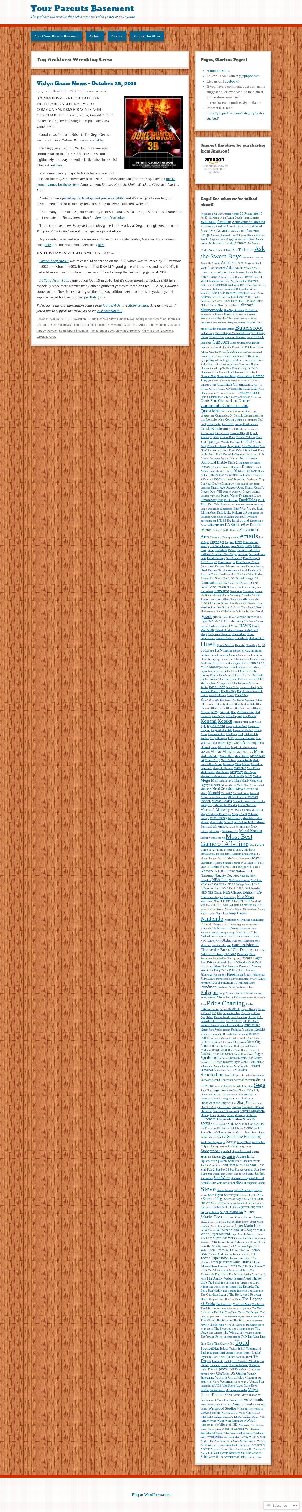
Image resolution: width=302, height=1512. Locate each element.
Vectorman (227, 1381)
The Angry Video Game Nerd (228, 1278)
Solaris (225, 1128)
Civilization (234, 388)
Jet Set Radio (256, 675)
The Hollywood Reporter (245, 1294)
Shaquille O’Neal (253, 1107)
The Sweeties (222, 1328)
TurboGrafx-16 (236, 1357)
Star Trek (259, 1173)
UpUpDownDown (238, 1369)
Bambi (249, 272)
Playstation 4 (223, 979)
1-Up (215, 213)
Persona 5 (244, 966)
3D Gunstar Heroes (228, 213)
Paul (251, 962)
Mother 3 (249, 849)
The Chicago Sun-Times (234, 1282)
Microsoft (208, 810)
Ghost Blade (229, 599)
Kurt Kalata (255, 722)
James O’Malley (252, 667)
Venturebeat (207, 1385)
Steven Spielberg (243, 1190)
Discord (117, 36)
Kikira (259, 700)
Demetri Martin (229, 458)
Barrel (249, 276)
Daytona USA (254, 454)
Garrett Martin (221, 595)
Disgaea (206, 466)
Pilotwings (207, 974)
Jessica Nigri (241, 675)
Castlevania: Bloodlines (229, 356)
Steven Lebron (225, 1190)
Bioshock (206, 301)
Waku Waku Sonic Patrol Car (216, 1404)
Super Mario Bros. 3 (240, 1217)
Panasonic (242, 954)
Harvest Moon (229, 626)
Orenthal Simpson (221, 945)
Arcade (228, 243)
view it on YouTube (109, 217)
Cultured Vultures (245, 437)
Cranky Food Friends (246, 424)
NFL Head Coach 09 (250, 901)
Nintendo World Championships (218, 932)
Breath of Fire (225, 318)
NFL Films (232, 901)
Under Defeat (208, 1369)
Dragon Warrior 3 (210, 495)
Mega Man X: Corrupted (250, 785)
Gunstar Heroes (245, 617)
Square (228, 1156)
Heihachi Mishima (225, 630)
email (236, 537)
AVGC (247, 268)
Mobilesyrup (243, 826)
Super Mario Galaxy (222, 1226)
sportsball (226, 1151)
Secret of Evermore (244, 1079)
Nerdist (256, 888)
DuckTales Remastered (220, 508)
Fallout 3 (78, 325)
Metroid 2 (226, 793)
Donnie (207, 479)
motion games (223, 854)
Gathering (235, 595)
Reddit (259, 1029)
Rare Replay (215, 1029)
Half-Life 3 (214, 621)
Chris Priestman (234, 372)
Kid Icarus (225, 700)
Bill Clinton (254, 297)
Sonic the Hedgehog (244, 1136)
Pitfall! (248, 974)
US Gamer (238, 1373)
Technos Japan (245, 1246)
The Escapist (245, 1286)
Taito (213, 1242)
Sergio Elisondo (231, 1098)
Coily (225, 397)
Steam (241, 1182)
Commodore (207, 415)
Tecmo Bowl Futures (220, 1254)
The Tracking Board (243, 1328)
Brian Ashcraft (241, 318)
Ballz (242, 272)
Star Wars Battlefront (223, 1183)
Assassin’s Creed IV (253, 257)
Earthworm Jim (215, 524)
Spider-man (234, 1146)
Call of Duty (207, 333)
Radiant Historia (210, 1025)
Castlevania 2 (254, 352)
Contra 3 (239, 419)
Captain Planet (231, 347)
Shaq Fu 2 (256, 1103)
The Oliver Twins (235, 1312)
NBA (236, 875)
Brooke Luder (208, 328)
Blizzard (246, 305)
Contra (229, 419)
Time (262, 1336)
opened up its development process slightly (92, 198)
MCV (248, 776)
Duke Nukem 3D (60, 325)
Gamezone (248, 591)
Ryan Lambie (256, 1062)
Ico (259, 645)
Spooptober (210, 1150)
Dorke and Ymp (255, 479)
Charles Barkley (229, 364)
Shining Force (208, 1115)
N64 (257, 867)
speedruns (221, 1146)
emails (249, 536)
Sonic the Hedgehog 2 (213, 1142)
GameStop (236, 591)
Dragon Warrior (251, 491)
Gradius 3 (227, 607)
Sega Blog (206, 1090)
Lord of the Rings (221, 743)
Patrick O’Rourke (237, 962)
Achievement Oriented (248, 222)
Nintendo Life (208, 928)
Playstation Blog (240, 979)
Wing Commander (235, 1420)
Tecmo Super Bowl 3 (241, 1258)
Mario (259, 751)
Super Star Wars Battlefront (250, 1238)
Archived (240, 243)
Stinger (258, 1190)
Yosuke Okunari (220, 1449)
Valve (216, 1381)
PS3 (214, 1013)
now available (92, 140)
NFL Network (208, 905)
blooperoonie (212, 309)
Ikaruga (227, 651)
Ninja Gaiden (238, 913)
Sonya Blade (244, 1142)
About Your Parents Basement (56, 36)
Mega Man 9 (241, 780)
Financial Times (209, 574)
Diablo (222, 462)
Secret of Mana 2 (223, 1086)
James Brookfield (233, 667)
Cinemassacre (243, 384)
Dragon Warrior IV (231, 495)
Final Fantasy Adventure (223, 566)
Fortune (205, 578)
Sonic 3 (258, 1128)
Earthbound (240, 520)
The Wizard (231, 1332)
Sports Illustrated (78, 330)
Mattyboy (236, 772)
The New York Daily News (236, 1308)
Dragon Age (218, 487)
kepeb (230, 695)
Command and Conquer (234, 400)
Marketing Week (232, 764)
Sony (231, 1141)
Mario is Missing (210, 756)
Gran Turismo (247, 611)
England (229, 542)
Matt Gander (208, 772)
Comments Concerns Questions (238, 411)
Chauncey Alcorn (248, 364)
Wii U (241, 1412)
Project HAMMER (230, 1009)
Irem (232, 659)
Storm (204, 1195)
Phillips (233, 970)
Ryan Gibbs (241, 1062)
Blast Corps (224, 305)
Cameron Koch (255, 337)
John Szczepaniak (221, 683)
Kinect (229, 708)
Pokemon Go (229, 982)
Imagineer (256, 650)
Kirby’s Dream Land (242, 712)
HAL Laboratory (232, 621)
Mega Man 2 (226, 780)
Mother (228, 850)
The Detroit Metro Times (222, 1286)
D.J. (242, 442)
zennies (250, 1457)
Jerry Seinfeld (226, 675)
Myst (256, 858)
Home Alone (239, 634)
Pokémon (209, 987)
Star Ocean (214, 1173)
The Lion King (224, 1304)
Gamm (208, 595)
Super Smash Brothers (243, 1234)
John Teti (237, 683)
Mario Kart (227, 756)
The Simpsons (225, 1320)
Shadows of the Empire (215, 1103)
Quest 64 (241, 1017)
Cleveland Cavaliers (228, 393)
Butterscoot (249, 327)
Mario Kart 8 (242, 756)
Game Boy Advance (239, 583)
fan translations (257, 554)
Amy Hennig (248, 235)
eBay (245, 524)
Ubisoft (205, 1365)
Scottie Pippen (232, 1075)
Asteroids (206, 263)
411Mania (213, 217)
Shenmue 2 (219, 1111)
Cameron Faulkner (235, 337)
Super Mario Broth (237, 1221)
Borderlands (231, 314)
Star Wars (222, 1178)
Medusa (257, 776)
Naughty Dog (223, 875)
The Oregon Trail (255, 1312)
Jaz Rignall (233, 671)
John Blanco (224, 679)
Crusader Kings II (239, 433)
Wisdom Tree (208, 1424)
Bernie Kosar (257, 293)
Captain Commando (211, 347)
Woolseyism (214, 1429)
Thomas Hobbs (231, 1336)
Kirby (215, 712)
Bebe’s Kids (218, 292)
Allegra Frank (242, 226)
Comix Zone (209, 400)
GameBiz (222, 583)
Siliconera (208, 1119)
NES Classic (215, 892)
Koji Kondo (249, 716)
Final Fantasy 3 (234, 558)
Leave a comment (95, 91)
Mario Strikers (228, 760)
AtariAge (249, 263)
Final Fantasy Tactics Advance (220, 570)
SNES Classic (219, 1124)
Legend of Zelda (221, 730)
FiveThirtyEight (227, 574)
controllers (251, 419)
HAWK (245, 625)
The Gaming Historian (235, 1290)
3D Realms (246, 213)
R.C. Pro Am (217, 1021)
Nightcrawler (208, 913)
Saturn (230, 1070)
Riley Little (220, 1042)
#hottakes (206, 213)
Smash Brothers (232, 1119)
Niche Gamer (215, 909)
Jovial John (217, 687)
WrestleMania (215, 1436)
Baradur (239, 277)
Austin (239, 267)
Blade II (242, 301)
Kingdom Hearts (243, 708)
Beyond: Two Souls (222, 297)
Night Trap (222, 913)
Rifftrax (209, 1042)
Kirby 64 (225, 712)
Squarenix (221, 1161)
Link (240, 734)
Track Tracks (219, 1357)
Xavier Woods (256, 1441)
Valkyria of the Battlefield (157, 330)
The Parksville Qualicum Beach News (243, 1316)
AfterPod (220, 226)
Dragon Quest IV (254, 487)
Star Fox (257, 1165)
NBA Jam (220, 880)
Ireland (224, 659)
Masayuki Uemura (223, 768)
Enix (238, 542)
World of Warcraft (233, 1428)
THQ (244, 1336)
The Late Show (233, 1299)
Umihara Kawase (238, 1365)
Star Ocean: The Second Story (237, 1173)
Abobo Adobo (208, 222)
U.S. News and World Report (248, 1361)
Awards (217, 272)
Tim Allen (253, 1336)
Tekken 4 (206, 1266)
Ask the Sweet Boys (233, 252)
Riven (242, 1042)
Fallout (242, 550)
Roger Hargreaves (243, 1054)
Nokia (246, 932)
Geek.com (216, 599)
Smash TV (249, 1119)
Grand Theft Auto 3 (54, 261)
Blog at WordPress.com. (151, 1495)
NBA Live (256, 880)
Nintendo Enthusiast (252, 919)
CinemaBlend (224, 385)
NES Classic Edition (238, 892)
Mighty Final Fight (220, 814)
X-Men (261, 1436)
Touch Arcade (243, 1352)
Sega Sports (223, 1094)
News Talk (219, 901)
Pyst (203, 1017)
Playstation (208, 978)
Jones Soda (249, 683)
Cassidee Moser (217, 352)
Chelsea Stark (208, 368)
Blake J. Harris (208, 305)
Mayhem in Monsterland (214, 776)
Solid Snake (236, 1128)
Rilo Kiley (233, 1042)
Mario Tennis (244, 760)
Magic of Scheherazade (244, 747)
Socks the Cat (244, 1124)
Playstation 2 (80, 319)
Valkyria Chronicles (128, 330)
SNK (231, 1124)
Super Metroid (220, 1234)
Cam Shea (206, 342)
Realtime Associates (242, 1029)
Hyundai (240, 645)
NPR (217, 941)
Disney (247, 466)
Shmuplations (236, 1115)
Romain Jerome (238, 1058)
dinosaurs (255, 462)
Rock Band (234, 1050)
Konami (209, 721)
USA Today (222, 1373)
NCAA (223, 884)
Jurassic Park (248, 687)
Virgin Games (232, 1394)
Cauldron (169, 319)
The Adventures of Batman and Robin (228, 1270)
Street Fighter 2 (232, 1195)
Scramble (246, 1075)
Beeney (231, 292)
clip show (245, 392)
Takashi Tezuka (226, 1242)
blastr (235, 305)
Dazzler (205, 458)
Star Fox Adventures (241, 1169)
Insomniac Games (227, 655)
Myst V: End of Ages (234, 867)
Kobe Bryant (234, 716)
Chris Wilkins (244, 376)
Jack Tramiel (251, 659)
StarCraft (228, 1165)
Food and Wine (245, 574)
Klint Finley (218, 716)
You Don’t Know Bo (241, 1449)
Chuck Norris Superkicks (226, 380)
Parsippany (233, 958)
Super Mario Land (211, 1230)
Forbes (259, 574)
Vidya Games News (121, 319)
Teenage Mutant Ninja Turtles (231, 1262)
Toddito (224, 1348)
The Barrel (214, 1282)
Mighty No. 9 (239, 814)
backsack (230, 272)
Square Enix (245, 1156)
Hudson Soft (256, 638)
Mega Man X (229, 785)
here (59, 165)
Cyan (210, 442)
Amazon (252, 230)
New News (245, 897)
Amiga (205, 235)
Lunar (214, 747)
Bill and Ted (240, 296)
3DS (256, 213)
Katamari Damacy (210, 691)
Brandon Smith (247, 314)
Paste (203, 962)
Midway (223, 809)
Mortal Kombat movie (213, 838)
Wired (251, 1420)
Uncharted (254, 1365)
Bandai (258, 272)
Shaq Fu (243, 1102)
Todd (242, 1342)
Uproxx (222, 1369)
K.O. (260, 687)
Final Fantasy (216, 558)
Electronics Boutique (221, 537)
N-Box (250, 867)
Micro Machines (247, 805)
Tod (232, 1343)
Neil (247, 888)
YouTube (246, 1452)
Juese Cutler (232, 687)
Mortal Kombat (250, 831)
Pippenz (233, 974)
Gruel (259, 611)
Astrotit (216, 263)
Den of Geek (248, 458)
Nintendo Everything (214, 924)
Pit (241, 974)
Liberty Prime (157, 325)
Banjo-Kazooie (210, 276)
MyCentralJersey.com (239, 858)
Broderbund (254, 322)
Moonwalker (230, 831)
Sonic (248, 1128)
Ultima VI (215, 1365)
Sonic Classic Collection (213, 1132)
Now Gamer (207, 940)
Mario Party (212, 760)
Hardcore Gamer (253, 621)
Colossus (256, 397)
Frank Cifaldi (230, 578)
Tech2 (232, 1246)
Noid (239, 932)
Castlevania (237, 351)
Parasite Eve (219, 958)
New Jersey (230, 897)
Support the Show (147, 36)
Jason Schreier (217, 671)
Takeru (253, 1242)
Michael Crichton (237, 797)
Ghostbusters (245, 599)
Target (225, 1246)
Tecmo (244, 1250)
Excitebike (221, 550)
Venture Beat (256, 1381)
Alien (229, 226)
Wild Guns (207, 1416)
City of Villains (217, 389)
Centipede (249, 360)
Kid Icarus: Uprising (243, 700)
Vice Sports (228, 1385)
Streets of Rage (213, 1199)
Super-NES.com (220, 1203)
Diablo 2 (233, 462)
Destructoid (208, 462)
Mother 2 (238, 849)
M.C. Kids (224, 747)
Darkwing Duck (218, 450)
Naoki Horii (220, 871)
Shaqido (236, 1107)
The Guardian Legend (214, 1294)
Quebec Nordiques (224, 1017)
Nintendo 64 (232, 919)
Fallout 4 (90, 325)
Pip (215, 974)
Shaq (233, 1103)
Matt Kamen (222, 772)
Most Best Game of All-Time (226, 840)
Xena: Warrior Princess (213, 1445)
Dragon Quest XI (232, 491)
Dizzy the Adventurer (221, 471)
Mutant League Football (214, 858)
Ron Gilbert (255, 1058)
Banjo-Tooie (227, 277)
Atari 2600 (237, 263)
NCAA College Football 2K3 (243, 884)
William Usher (250, 1417)
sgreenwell (48, 91)
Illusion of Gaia (241, 650)
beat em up (259, 285)
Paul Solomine (230, 966)
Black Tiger (230, 300)
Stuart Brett (250, 1199)
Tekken (256, 1262)
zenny (258, 1457)
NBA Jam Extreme (239, 880)
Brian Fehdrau (218, 322)
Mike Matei (249, 818)
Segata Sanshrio (239, 1094)
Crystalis (214, 437)
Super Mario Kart (247, 1226)
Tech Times (216, 1250)
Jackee (239, 659)
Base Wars (230, 281)
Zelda (204, 1456)
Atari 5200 (56, 319)
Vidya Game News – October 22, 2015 (86, 83)
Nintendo (212, 918)
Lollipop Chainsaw (245, 738)
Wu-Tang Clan (231, 1437)
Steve (208, 1189)
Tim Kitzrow (221, 1343)
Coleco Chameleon (239, 396)
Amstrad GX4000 (230, 235)
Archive (94, 36)
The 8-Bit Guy (246, 1266)
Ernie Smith (237, 546)
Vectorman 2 (241, 1381)
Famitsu (243, 554)
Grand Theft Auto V (227, 611)
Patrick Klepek (217, 962)
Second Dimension (222, 1079)
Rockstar (207, 1054)
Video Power (217, 1390)
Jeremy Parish (209, 675)
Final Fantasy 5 (251, 558)
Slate (219, 1119)
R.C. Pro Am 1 (234, 1021)
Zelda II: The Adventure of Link (227, 1456)
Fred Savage (246, 578)
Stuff (260, 1199)
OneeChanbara (246, 941)
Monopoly (215, 831)
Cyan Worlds (221, 442)
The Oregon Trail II (211, 1316)
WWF (252, 1436)
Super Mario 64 (231, 1212)
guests (217, 617)
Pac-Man (230, 954)
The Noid (219, 1312)
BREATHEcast (208, 318)
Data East (250, 450)
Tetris (233, 1266)
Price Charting (226, 1003)
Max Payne (250, 772)
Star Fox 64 (222, 1169)
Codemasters (214, 396)
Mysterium (206, 863)
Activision (207, 226)
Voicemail (236, 1400)
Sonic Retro (251, 1132)
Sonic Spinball (218, 1137)
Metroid (214, 793)
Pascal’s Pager (251, 958)
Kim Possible (218, 708)
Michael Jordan (222, 801)
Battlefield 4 (207, 285)
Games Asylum (252, 587)
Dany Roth (234, 446)
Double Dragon (221, 483)
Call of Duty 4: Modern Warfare (232, 333)
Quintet (252, 1017)
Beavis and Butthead (212, 289)
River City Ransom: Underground (230, 1046)
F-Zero (232, 550)
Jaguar (237, 663)
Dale (249, 441)
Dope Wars (240, 479)
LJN (231, 738)
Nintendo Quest (248, 928)
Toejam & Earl (237, 1348)
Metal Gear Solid (223, 789)
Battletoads (221, 284)
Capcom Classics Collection (245, 342)
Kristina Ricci (240, 722)
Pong (222, 993)
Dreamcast (208, 500)
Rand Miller (252, 1025)
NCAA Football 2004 (232, 888)
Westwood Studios (222, 1408)
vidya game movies (236, 1390)
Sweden (205, 1242)
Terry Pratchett (220, 1266)
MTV (257, 853)
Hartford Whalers (210, 626)
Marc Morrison (244, 752)
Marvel (246, 764)
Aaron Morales (251, 217)
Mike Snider (216, 822)
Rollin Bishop (221, 1058)
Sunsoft (205, 1203)
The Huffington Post (212, 1299)
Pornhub (230, 993)
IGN (218, 650)
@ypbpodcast (249, 76)
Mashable (173, 325)
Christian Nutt (208, 376)
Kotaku (225, 721)
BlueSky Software (234, 310)
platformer (259, 974)
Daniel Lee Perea (216, 446)
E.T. (219, 520)
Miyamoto (220, 826)
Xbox (139, 319)
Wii (223, 1413)
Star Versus (207, 1178)
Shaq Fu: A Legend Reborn (216, 1107)
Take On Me (242, 1242)
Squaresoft (235, 1161)
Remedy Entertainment (235, 1034)
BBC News (246, 285)
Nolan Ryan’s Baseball (223, 936)
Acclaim (224, 222)
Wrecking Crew (46, 336)
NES (67, 319)
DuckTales (248, 499)
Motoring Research (242, 854)
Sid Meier (251, 1115)
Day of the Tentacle (233, 454)
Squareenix (208, 1161)
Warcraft (239, 1404)
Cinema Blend (208, 384)
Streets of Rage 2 (233, 1199)
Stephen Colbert (256, 1183)
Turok (249, 1357)
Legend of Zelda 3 (243, 730)
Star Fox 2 (208, 1169)
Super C (252, 1203)
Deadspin (215, 458)
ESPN (248, 546)
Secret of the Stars (243, 1086)
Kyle (203, 726)
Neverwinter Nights (212, 897)
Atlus (230, 267)
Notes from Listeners (248, 936)
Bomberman (207, 314)
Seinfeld (217, 1098)
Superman (244, 1207)
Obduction (229, 940)
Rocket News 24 (250, 1050)
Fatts (203, 558)
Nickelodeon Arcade (254, 909)
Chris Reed (250, 372)
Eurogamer (207, 550)
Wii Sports (231, 1413)
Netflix (258, 892)
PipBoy (41, 330)
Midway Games (241, 810)
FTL (256, 578)
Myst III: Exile (255, 863)
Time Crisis (207, 1343)
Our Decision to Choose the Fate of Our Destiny (230, 947)
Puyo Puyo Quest (250, 1013)
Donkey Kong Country (223, 474)
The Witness (215, 1332)
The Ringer (208, 1320)
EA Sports (232, 524)
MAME (205, 752)
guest (206, 616)
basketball (241, 281)
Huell (208, 644)
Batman (253, 280)
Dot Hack (206, 483)
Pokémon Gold (226, 987)
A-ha (223, 217)
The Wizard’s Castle (250, 1332)
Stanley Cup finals (210, 1165)
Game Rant (236, 587)
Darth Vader (235, 450)
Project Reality (249, 1009)
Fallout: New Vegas (54, 280)
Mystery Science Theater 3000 (230, 863)
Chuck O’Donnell (250, 380)
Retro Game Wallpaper (219, 1038)
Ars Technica (242, 249)
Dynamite (240, 516)
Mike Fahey (235, 818)
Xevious (205, 1448)
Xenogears (258, 1444)
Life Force (231, 734)
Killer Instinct (208, 704)
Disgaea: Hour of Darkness (226, 467)
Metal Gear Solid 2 (248, 789)
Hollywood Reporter (219, 634)
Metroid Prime (241, 793)
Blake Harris (255, 300)
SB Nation (241, 1070)
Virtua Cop (223, 1400)
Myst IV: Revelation (211, 867)
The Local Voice (242, 1304)
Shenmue (206, 1111)
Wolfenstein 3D (227, 1424)
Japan (204, 671)
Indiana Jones (208, 655)
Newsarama (207, 901)
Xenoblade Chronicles (238, 1445)
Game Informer (219, 587)
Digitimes (244, 462)
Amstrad (215, 235)
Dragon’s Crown (252, 495)
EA (229, 520)
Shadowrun (247, 1098)
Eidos (215, 530)
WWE (244, 1436)
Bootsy (219, 314)
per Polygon (93, 297)
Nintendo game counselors (243, 924)
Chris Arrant (219, 372)
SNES (205, 1123)
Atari (158, 319)
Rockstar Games (223, 1054)
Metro (204, 793)
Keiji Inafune (244, 691)
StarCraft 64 (242, 1165)
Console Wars (215, 419)
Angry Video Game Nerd (240, 239)
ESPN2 (257, 546)
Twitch (227, 1361)
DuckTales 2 (215, 504)
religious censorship (211, 1034)
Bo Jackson (251, 310)
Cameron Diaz (216, 337)
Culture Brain (227, 437)
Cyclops (234, 442)
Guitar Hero (228, 617)
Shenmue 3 (232, 1111)
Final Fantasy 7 (226, 562)
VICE (218, 1385)
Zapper (256, 1452)
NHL (219, 905)
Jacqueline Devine (222, 663)
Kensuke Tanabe (217, 695)
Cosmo (228, 424)
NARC (231, 871)
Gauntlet (246, 595)
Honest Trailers (225, 638)
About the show (218, 71)
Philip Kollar (221, 970)
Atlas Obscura (216, 267)
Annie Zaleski (215, 243)
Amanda (223, 230)
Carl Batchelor (248, 347)
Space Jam (209, 1146)
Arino (211, 250)
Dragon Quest (235, 487)
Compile (238, 415)
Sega (62, 330)
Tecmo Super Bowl (102, 330)
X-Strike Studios (239, 1441)
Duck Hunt (231, 500)
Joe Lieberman (209, 679)
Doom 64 (227, 479)
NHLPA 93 (250, 905)
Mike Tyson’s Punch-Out (240, 822)
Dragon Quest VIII (211, 491)
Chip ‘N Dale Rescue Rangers (233, 368)
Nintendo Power (228, 928)
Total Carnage (227, 1352)
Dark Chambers (250, 446)
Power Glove (216, 997)
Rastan (226, 1029)
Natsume (207, 875)
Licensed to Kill (216, 734)
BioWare (217, 300)
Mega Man (209, 780)
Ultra (224, 1365)
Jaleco (245, 663)
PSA (219, 1013)
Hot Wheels (241, 638)
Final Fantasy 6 (209, 562)
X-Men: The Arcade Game (215, 1441)
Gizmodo (214, 603)
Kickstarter (210, 699)
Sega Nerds (239, 1090)
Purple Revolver (231, 1013)
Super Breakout (238, 1203)
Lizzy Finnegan (218, 738)
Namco (207, 871)
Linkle (248, 734)
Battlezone (233, 285)
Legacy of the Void (236, 726)
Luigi (254, 743)
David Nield (215, 454)
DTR (220, 500)
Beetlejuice (243, 292)
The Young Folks (211, 1336)
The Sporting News (220, 1324)
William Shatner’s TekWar (228, 1417)
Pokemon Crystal (210, 982)
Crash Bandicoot (214, 428)
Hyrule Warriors (225, 645)
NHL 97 (238, 905)
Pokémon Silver (244, 987)
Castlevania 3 (208, 356)
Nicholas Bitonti (233, 909)
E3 (224, 520)
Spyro (255, 1151)
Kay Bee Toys (228, 691)
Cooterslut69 (214, 424)
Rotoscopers (207, 1062)
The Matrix (258, 1304)
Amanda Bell (238, 231)
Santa (217, 1070)
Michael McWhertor (225, 805)
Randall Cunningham (231, 1025)
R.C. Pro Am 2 (251, 1021)
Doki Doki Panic (247, 470)
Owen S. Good (214, 954)
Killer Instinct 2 (224, 704)
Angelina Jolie (217, 239)
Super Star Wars (224, 1238)
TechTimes (232, 1250)
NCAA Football (210, 888)
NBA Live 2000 (209, 884)
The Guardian (255, 1290)
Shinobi (221, 1115)
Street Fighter (215, 1195)
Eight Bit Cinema (229, 530)
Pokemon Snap (246, 983)
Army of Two (223, 250)
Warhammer (253, 1404)
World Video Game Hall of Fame (234, 1433)
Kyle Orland (216, 726)
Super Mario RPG (234, 1230)
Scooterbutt (212, 1074)
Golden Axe (227, 603)
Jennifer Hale (248, 671)
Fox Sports (216, 578)
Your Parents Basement (82, 8)
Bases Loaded (216, 281)
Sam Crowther (242, 1066)
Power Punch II (247, 997)
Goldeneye (241, 603)
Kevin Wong (242, 695)
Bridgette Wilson (236, 322)
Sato (223, 1070)
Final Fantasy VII (252, 570)
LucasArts (241, 742)
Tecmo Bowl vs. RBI (244, 1254)
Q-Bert (209, 1017)
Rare (204, 1029)
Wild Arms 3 (253, 1413)
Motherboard (208, 853)
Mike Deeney (218, 818)
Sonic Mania (235, 1132)
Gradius (216, 607)
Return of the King (242, 1038)
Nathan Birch (244, 871)
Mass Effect (253, 768)
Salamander (207, 1066)
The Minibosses (211, 1308)
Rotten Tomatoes (224, 1062)
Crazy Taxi (222, 433)
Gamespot (221, 591)
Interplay (214, 659)
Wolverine (243, 1425)
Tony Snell (212, 1352)
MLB (232, 826)
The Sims (239, 1320)
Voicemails (253, 1399)
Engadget (217, 542)
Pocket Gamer (257, 978)
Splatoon (247, 1146)
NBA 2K (244, 875)
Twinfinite (217, 1361)
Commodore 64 (224, 415)
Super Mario (212, 1212)
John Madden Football (244, 679)
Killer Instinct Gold (244, 704)
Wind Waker (217, 1420)
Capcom (220, 342)
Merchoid (206, 789)
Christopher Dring (226, 376)
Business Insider (225, 328)
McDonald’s (236, 776)
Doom (217, 479)
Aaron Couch (234, 217)
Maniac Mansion (222, 752)
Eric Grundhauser (220, 546)
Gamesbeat (207, 591)
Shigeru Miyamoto (252, 1111)
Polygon (52, 330)
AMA (212, 230)
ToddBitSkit (210, 1348)
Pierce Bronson (247, 970)
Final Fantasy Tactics (251, 566)
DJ (235, 470)
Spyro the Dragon (211, 1156)
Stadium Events (251, 1161)
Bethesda (206, 296)
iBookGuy (251, 645)
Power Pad (232, 997)
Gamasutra (209, 582)
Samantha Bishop (223, 1066)
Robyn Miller (219, 1050)
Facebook (230, 81)
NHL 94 (228, 905)
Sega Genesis (99, 319)
